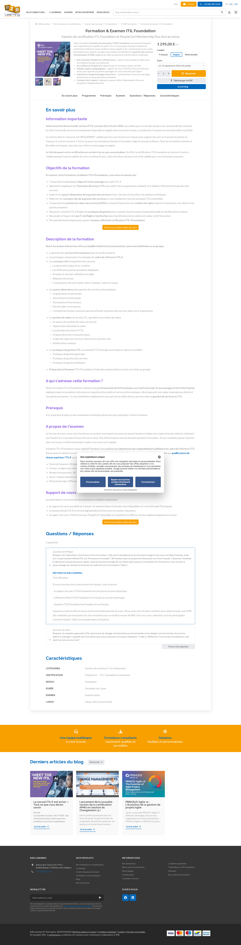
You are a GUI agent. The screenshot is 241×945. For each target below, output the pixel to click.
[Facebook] (125, 897)
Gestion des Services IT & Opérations (101, 24)
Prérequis (105, 95)
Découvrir (95, 762)
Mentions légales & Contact (84, 932)
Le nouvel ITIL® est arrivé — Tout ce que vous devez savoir (51, 805)
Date (160, 60)
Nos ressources (83, 883)
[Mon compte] (229, 12)
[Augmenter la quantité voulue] (168, 73)
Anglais (176, 54)
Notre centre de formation (133, 867)
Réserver (190, 73)
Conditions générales (177, 863)
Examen (120, 95)
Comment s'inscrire (130, 878)
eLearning (182, 86)
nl (231, 4)
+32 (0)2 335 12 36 (44, 871)
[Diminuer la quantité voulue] (158, 73)
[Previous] (39, 59)
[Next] (66, 59)
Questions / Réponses (143, 95)
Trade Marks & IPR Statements (181, 867)
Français (163, 54)
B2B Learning (44, 24)
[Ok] (100, 897)
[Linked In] (132, 897)
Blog (78, 879)
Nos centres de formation (179, 874)
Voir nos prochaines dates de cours (120, 227)
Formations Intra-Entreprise (88, 875)
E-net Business (53, 935)
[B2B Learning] (12, 10)
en (236, 4)
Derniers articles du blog (56, 761)
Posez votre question (178, 646)
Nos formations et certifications (67, 24)
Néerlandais (191, 54)
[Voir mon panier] (236, 12)
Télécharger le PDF (183, 80)
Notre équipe (127, 871)
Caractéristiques (169, 95)
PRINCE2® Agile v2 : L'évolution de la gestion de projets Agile (143, 805)
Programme (89, 95)
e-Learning (80, 868)
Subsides (172, 871)
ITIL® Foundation (129, 24)
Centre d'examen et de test (87, 872)
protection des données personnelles (77, 906)
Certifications (128, 874)
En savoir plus (70, 95)
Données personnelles (135, 932)
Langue (161, 50)
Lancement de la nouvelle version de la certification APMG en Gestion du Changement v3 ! (95, 806)
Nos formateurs (129, 863)
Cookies (121, 932)
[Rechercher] (222, 12)
